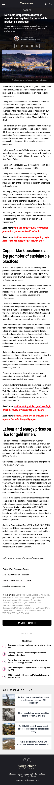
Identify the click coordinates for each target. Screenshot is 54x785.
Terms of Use (40, 774)
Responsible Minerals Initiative (16, 605)
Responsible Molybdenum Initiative (18, 608)
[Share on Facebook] (16, 46)
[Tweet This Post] (22, 46)
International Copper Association (32, 598)
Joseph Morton (28, 37)
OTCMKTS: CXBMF (11, 510)
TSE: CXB (38, 507)
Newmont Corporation (31, 600)
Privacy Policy (24, 776)
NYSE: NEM (40, 86)
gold (4, 598)
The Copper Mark (42, 608)
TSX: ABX (33, 525)
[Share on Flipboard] (27, 46)
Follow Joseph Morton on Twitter (17, 580)
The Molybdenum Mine (13, 611)
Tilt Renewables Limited (34, 611)
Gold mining (12, 598)
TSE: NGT (29, 86)
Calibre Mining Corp (40, 595)
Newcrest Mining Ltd (12, 600)
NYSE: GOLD (44, 525)
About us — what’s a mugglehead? (21, 774)
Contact (33, 776)
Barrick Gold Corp (23, 595)
